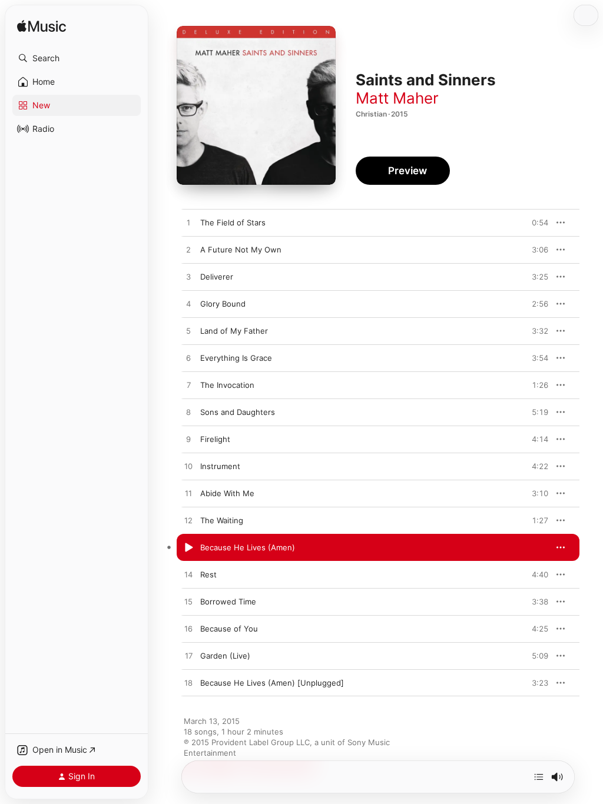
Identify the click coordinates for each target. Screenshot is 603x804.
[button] (76, 58)
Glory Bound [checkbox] (223, 303)
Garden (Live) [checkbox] (225, 655)
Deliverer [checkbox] (216, 276)
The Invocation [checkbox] (227, 385)
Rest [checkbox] (208, 574)
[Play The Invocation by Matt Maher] (188, 385)
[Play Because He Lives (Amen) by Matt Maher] (188, 548)
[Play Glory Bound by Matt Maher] (188, 304)
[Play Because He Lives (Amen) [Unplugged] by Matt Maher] (188, 683)
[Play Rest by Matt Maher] (188, 575)
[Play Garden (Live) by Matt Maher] (188, 656)
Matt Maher (397, 98)
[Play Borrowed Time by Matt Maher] (188, 602)
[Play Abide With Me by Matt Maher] (188, 494)
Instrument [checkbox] (220, 466)
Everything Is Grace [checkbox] (236, 358)
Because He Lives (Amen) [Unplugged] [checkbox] (272, 682)
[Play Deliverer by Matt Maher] (188, 277)
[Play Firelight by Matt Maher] (188, 439)
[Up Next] (539, 777)
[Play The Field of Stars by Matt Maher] (188, 223)
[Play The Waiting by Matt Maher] (188, 521)
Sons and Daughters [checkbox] (237, 412)
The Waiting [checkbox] (221, 520)
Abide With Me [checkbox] (227, 493)
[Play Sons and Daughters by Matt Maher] (188, 412)
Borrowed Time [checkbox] (228, 601)
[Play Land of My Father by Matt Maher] (188, 331)
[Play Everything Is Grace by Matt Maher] (188, 358)
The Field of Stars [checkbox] (233, 222)
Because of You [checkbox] (229, 628)
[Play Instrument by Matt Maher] (188, 466)
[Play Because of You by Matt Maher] (188, 629)
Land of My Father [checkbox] (234, 330)
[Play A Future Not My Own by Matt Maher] (188, 250)
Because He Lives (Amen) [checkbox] (247, 547)
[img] (41, 27)
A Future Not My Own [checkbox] (240, 249)
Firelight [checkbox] (215, 439)
